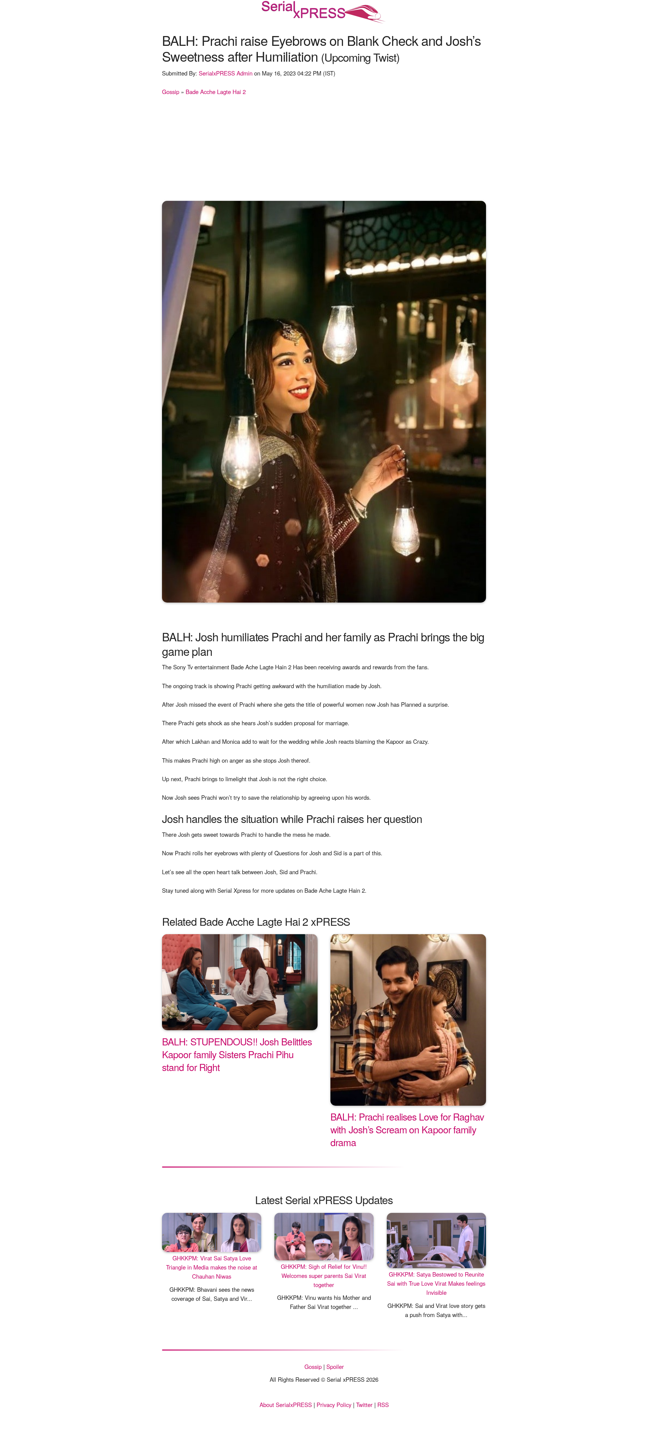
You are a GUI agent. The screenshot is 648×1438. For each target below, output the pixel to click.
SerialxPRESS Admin (225, 73)
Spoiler (335, 1367)
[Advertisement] (324, 147)
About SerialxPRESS (286, 1405)
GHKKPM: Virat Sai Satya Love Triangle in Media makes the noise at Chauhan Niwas (211, 1267)
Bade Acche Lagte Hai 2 (216, 92)
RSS (383, 1405)
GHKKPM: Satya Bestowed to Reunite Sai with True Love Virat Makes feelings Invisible (436, 1283)
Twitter (364, 1405)
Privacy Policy (334, 1405)
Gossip (170, 92)
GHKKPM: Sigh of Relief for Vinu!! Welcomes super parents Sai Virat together (324, 1275)
